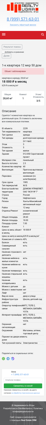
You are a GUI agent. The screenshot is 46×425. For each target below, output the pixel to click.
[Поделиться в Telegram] (8, 358)
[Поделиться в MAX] (12, 358)
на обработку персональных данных (25, 393)
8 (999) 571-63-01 (23, 19)
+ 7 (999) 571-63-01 (20, 374)
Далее (6, 56)
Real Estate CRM (28, 420)
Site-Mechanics (25, 408)
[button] (23, 25)
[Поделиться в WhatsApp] (3, 358)
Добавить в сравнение (14, 52)
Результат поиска (12, 47)
